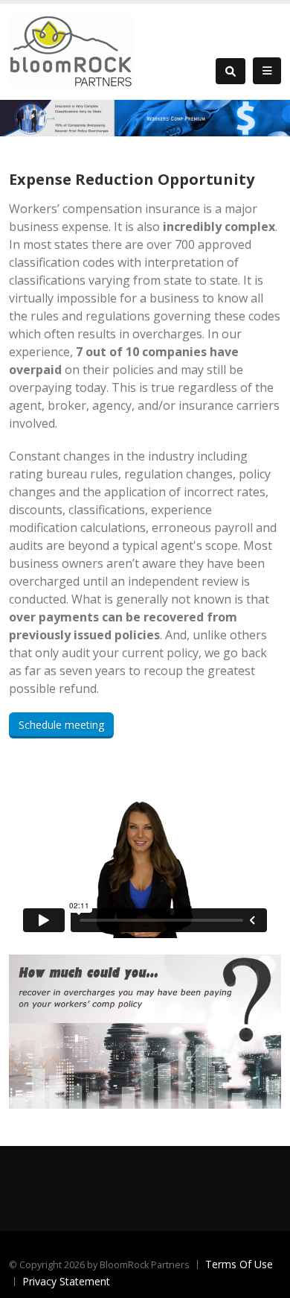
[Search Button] (230, 71)
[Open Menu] (267, 70)
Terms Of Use (239, 1264)
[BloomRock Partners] (71, 50)
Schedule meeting (61, 725)
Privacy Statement (66, 1281)
